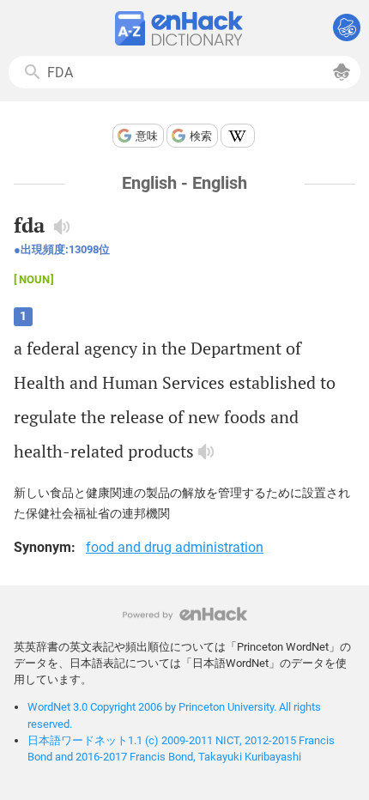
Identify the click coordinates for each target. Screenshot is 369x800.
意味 (147, 136)
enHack (185, 614)
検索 (201, 136)
